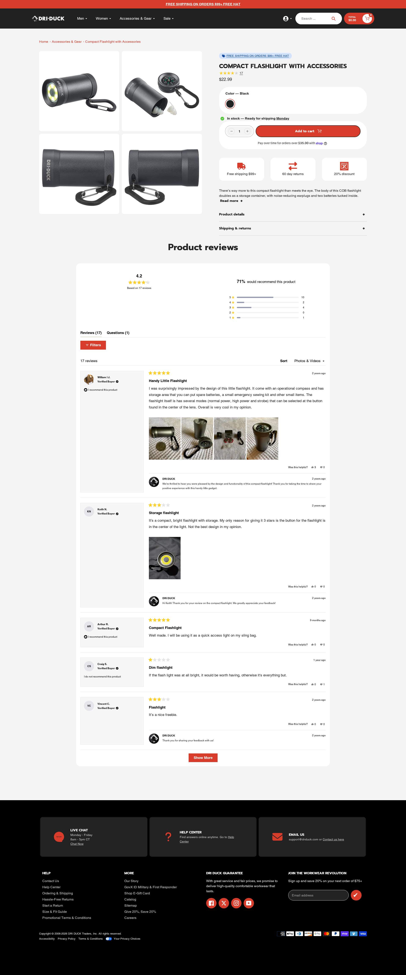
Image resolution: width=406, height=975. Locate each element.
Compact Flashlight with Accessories (113, 42)
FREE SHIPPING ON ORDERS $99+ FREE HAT (257, 55)
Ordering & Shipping (57, 893)
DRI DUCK (74, 933)
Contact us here (333, 839)
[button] (266, 297)
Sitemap (130, 905)
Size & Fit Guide (54, 912)
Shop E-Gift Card (137, 893)
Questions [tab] (118, 333)
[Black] (230, 104)
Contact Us (50, 881)
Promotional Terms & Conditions (66, 918)
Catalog (130, 899)
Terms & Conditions (90, 938)
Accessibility (47, 938)
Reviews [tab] (91, 333)
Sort (284, 361)
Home (43, 42)
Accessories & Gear (67, 42)
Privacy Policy (66, 938)
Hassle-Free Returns (58, 899)
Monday (282, 118)
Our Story (131, 881)
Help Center (51, 887)
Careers (130, 918)
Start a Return (52, 905)
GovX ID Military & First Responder (150, 887)
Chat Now (77, 843)
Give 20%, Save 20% (140, 912)
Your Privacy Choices (127, 938)
